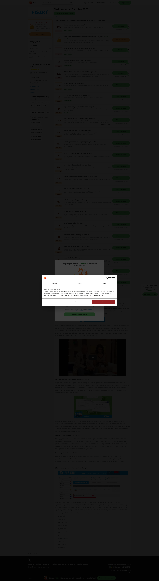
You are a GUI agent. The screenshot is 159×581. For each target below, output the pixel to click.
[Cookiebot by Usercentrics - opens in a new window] (107, 278)
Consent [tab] (54, 283)
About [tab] (104, 283)
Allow (103, 302)
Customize (78, 302)
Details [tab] (80, 283)
